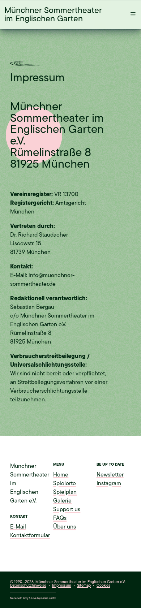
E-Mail (18, 526)
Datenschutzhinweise (28, 585)
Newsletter (110, 474)
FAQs (60, 518)
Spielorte (64, 483)
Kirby (25, 598)
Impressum (61, 585)
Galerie (62, 500)
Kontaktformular (30, 535)
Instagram (109, 483)
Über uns (64, 526)
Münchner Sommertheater (53, 14)
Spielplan (65, 492)
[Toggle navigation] (131, 14)
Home (60, 474)
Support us (66, 509)
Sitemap (84, 585)
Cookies (103, 586)
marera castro (48, 598)
